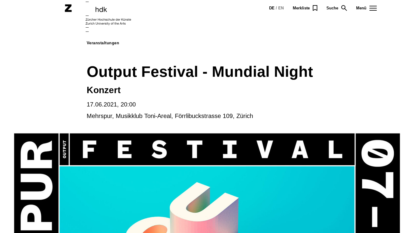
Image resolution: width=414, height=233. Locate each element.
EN (281, 8)
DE (272, 8)
